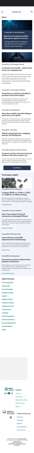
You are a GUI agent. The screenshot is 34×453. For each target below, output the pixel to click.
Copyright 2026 (22, 438)
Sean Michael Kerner (8, 273)
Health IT (4, 296)
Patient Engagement (8, 316)
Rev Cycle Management (9, 323)
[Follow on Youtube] (9, 393)
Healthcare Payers (7, 299)
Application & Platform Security (18, 150)
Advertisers (20, 420)
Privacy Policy (17, 441)
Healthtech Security (7, 306)
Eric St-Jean (6, 250)
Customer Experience (18, 32)
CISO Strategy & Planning (17, 64)
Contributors (19, 396)
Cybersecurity (6, 286)
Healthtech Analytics (8, 302)
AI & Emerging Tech (7, 282)
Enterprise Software (8, 292)
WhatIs (4, 329)
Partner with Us (21, 430)
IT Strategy (5, 313)
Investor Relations (22, 426)
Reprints (18, 406)
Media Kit (19, 423)
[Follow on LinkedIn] (5, 393)
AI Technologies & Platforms (17, 90)
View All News (17, 168)
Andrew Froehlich (8, 228)
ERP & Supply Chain (15, 234)
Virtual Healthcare (7, 326)
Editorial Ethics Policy (21, 400)
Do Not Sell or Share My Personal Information (17, 444)
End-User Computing (15, 189)
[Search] (31, 12)
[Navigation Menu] (2, 12)
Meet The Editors (20, 403)
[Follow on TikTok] (12, 393)
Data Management (15, 110)
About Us (18, 393)
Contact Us (20, 417)
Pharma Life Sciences (8, 319)
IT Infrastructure (6, 309)
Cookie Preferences (17, 442)
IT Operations (13, 130)
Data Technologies (7, 289)
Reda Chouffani (7, 204)
